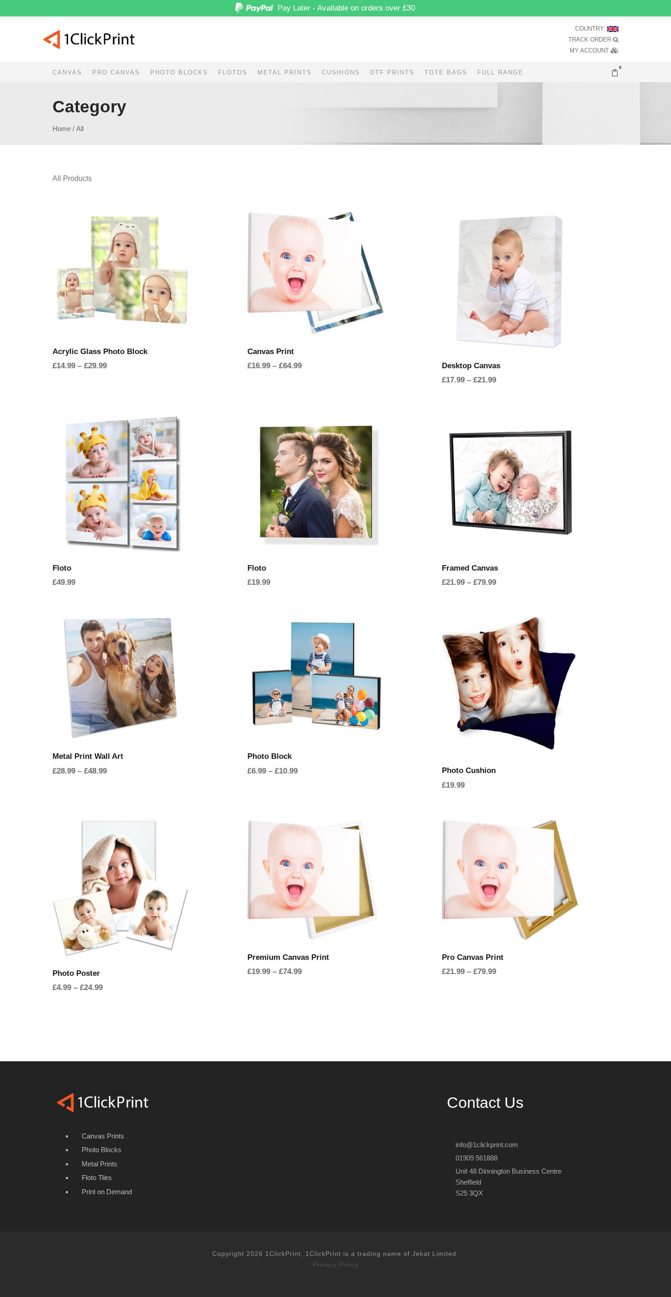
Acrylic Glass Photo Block (99, 351)
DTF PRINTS (392, 72)
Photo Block (269, 756)
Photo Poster (76, 973)
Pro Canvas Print (472, 957)
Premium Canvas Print (288, 957)
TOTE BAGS (446, 72)
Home (61, 128)
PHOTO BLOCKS (179, 72)
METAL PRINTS (284, 72)
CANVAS (67, 72)
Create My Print (140, 297)
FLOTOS (232, 72)
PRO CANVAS (116, 72)
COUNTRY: (591, 28)
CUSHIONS (341, 72)
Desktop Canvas (471, 365)
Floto (61, 568)
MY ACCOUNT (590, 50)
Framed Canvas (470, 568)
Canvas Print (270, 351)
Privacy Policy (336, 1264)
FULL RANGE (500, 72)
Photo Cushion (469, 770)
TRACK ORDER (590, 39)
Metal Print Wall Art (87, 756)
